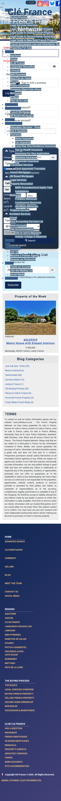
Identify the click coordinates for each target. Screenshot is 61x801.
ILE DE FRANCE (12, 622)
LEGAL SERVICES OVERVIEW (19, 689)
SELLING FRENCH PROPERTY (19, 698)
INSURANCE (11, 732)
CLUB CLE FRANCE (15, 724)
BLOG (8, 575)
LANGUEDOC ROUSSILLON (18, 626)
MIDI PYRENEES (13, 634)
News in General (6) (14, 370)
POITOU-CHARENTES (15, 647)
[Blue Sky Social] (52, 3)
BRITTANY (10, 663)
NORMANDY (11, 659)
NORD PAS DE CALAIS (15, 639)
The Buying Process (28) (17, 388)
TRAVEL (9, 757)
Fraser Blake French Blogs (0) (19, 402)
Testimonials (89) (13, 375)
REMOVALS (10, 745)
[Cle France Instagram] (46, 3)
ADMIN (4, 780)
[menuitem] (18, 17)
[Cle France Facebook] (58, 3)
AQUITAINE (10, 614)
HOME (8, 536)
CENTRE (9, 618)
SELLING (9, 566)
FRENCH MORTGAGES (16, 736)
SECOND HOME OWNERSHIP (19, 702)
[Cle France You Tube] (40, 3)
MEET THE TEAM (13, 583)
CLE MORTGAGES (14, 550)
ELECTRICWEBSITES (31, 780)
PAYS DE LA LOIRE (14, 667)
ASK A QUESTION (13, 728)
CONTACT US (11, 591)
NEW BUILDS (11, 706)
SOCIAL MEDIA (12, 596)
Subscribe (13, 284)
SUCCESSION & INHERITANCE (20, 710)
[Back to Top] (55, 795)
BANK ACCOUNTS (14, 762)
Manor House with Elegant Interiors (30, 341)
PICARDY (9, 643)
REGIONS (10, 609)
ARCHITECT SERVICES (16, 753)
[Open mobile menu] (3, 3)
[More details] (30, 317)
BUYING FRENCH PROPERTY (19, 693)
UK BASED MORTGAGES (17, 741)
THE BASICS (11, 685)
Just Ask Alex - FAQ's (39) (17, 366)
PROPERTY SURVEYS (15, 749)
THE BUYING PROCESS (17, 680)
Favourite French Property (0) (19, 397)
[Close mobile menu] (1, 7)
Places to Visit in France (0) (18, 393)
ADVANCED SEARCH (15, 541)
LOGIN (31, 2)
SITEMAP (14, 780)
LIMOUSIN (10, 630)
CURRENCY (10, 558)
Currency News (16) (14, 379)
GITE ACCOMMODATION (17, 766)
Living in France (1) (14, 384)
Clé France (30, 12)
